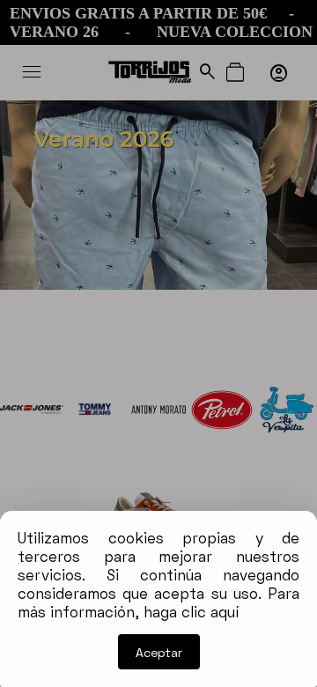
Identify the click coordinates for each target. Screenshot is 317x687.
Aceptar (159, 652)
